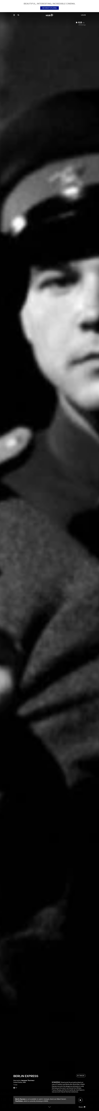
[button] (14, 15)
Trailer (81, 1075)
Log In (83, 15)
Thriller (15, 1085)
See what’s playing (49, 8)
